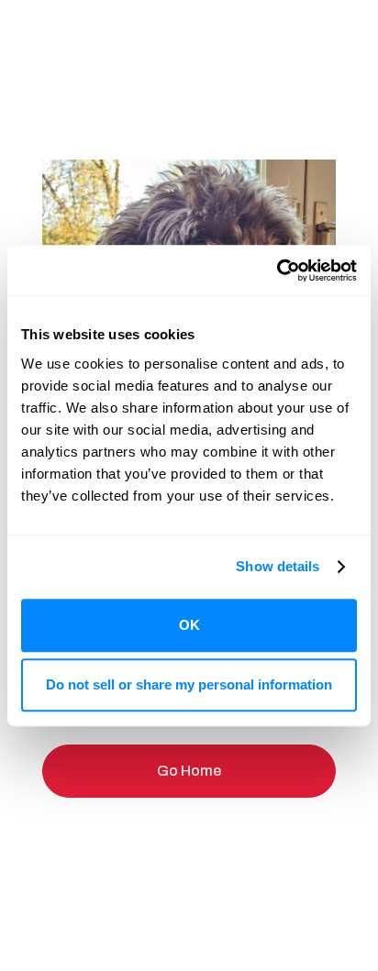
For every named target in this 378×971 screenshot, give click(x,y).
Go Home (189, 770)
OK (189, 625)
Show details (277, 566)
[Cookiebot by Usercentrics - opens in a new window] (276, 270)
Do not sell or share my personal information (189, 684)
